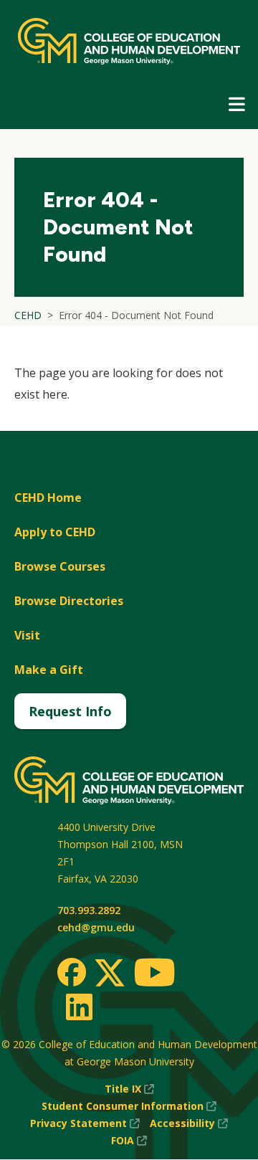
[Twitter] (109, 973)
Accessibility (189, 1124)
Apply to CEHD (54, 532)
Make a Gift (48, 670)
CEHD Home (48, 497)
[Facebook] (71, 972)
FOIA (129, 1141)
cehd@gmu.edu (96, 927)
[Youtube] (154, 975)
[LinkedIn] (78, 1007)
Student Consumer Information (129, 1106)
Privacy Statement (85, 1124)
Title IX (129, 1089)
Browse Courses (59, 566)
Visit (27, 635)
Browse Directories (68, 601)
